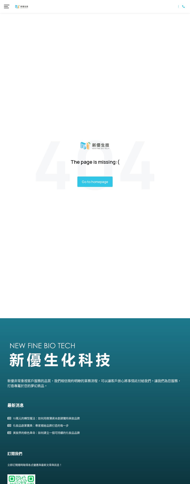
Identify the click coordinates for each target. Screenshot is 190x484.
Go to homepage (95, 181)
